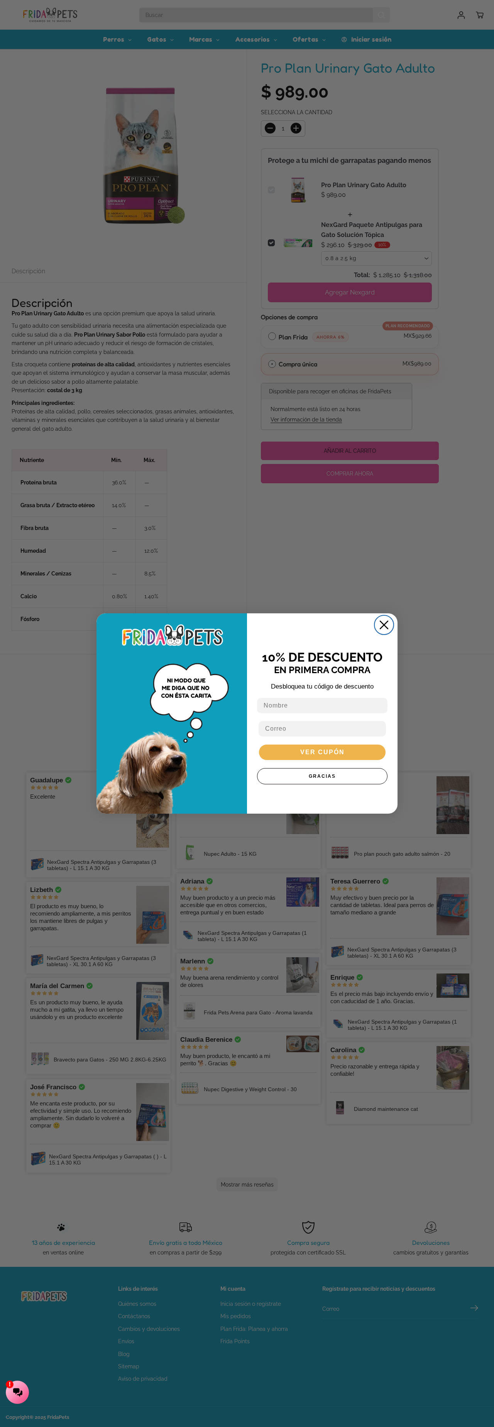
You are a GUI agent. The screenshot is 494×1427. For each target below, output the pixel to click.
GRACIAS (322, 776)
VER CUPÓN (322, 752)
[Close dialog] (384, 625)
